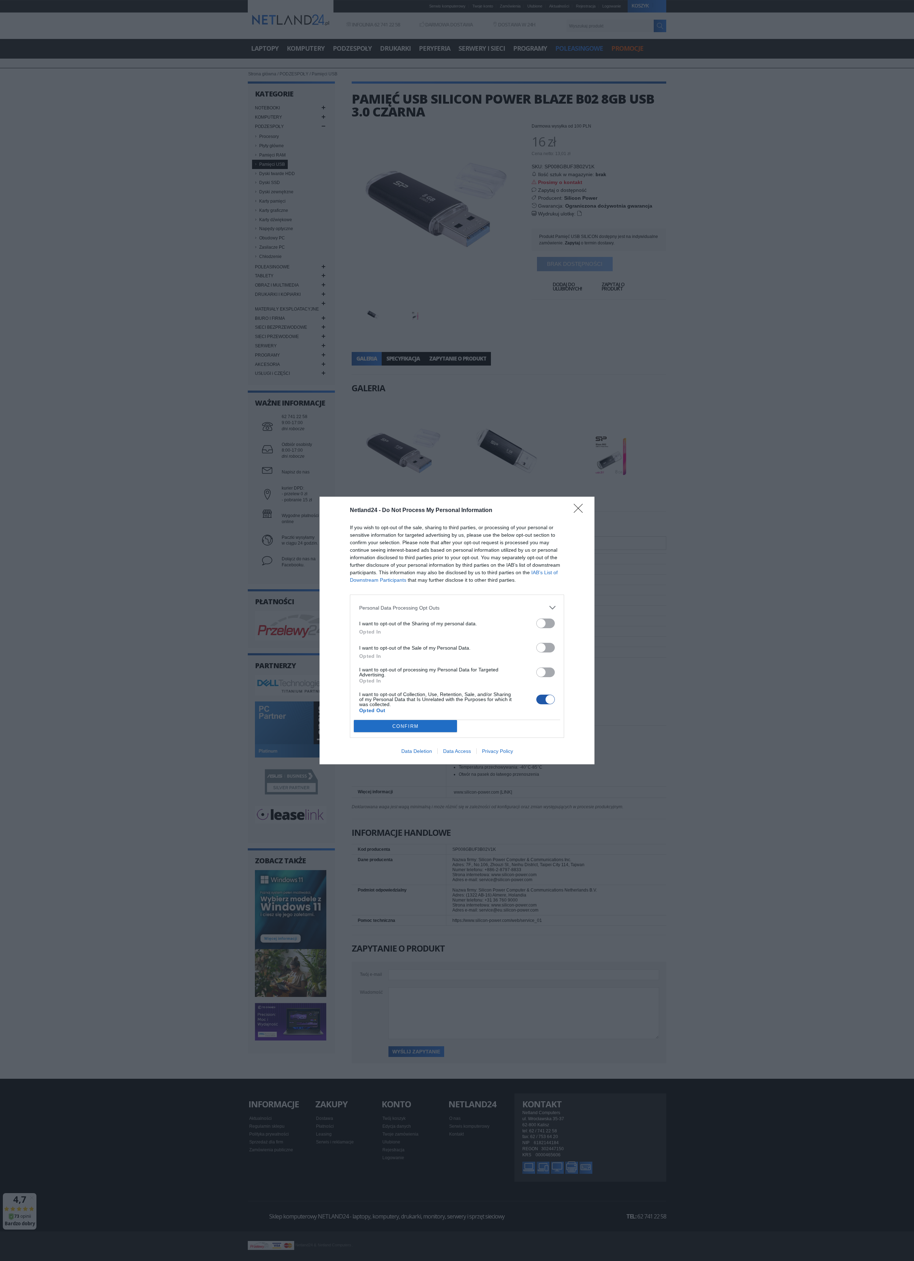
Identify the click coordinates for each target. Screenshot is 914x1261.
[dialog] (457, 630)
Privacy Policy (497, 751)
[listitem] (457, 607)
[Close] (580, 510)
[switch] (545, 623)
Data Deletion (416, 751)
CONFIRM (405, 726)
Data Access (457, 751)
